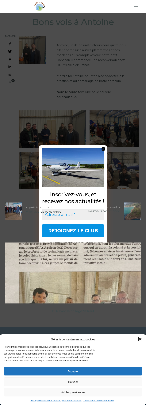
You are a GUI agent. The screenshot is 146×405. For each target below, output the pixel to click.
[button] (140, 339)
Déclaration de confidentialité (98, 400)
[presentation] (13, 274)
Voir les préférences (73, 392)
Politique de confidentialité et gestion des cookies (56, 400)
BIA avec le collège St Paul (73, 311)
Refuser (73, 382)
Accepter (73, 371)
